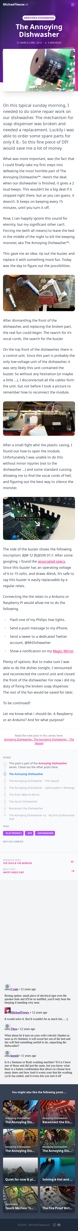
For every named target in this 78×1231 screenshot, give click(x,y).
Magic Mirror (63, 651)
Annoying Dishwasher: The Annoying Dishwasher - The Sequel (39, 741)
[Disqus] (39, 934)
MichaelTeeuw (15, 4)
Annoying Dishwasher (39, 17)
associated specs (51, 561)
